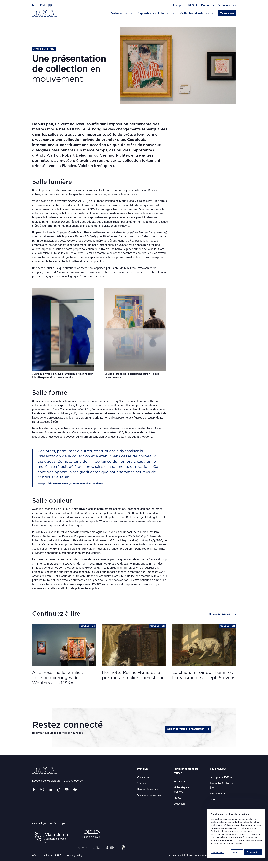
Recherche (207, 5)
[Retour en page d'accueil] (44, 13)
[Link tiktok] (58, 790)
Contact (141, 783)
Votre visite (143, 777)
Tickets (224, 13)
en (42, 5)
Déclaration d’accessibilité (46, 855)
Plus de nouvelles (219, 614)
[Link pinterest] (75, 790)
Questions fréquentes (149, 795)
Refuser (236, 852)
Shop (214, 799)
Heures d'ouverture (147, 789)
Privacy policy (74, 855)
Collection (179, 803)
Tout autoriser (253, 852)
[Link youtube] (67, 790)
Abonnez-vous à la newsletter (185, 729)
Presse (177, 797)
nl (34, 5)
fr (50, 5)
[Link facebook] (33, 790)
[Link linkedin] (50, 790)
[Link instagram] (42, 790)
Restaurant (218, 793)
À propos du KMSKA (185, 5)
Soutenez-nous (227, 5)
